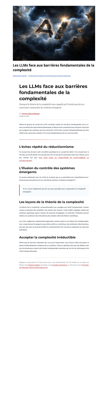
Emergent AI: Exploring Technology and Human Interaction (50, 76)
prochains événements (59, 265)
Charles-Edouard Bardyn (31, 114)
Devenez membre (34, 265)
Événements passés (20, 76)
